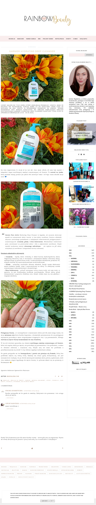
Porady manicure (40, 473)
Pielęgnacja (13, 467)
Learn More (44, 500)
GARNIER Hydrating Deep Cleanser (80, 291)
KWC (39, 38)
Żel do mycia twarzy (27, 381)
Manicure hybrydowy (37, 470)
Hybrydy (79, 470)
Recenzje (12, 38)
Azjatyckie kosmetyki (83, 473)
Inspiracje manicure (7, 473)
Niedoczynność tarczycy (26, 477)
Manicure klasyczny (55, 473)
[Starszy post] (62, 448)
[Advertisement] (81, 403)
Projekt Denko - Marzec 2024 (77, 307)
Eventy (68, 38)
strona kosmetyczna (14, 391)
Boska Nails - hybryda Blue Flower (79, 309)
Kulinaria (28, 473)
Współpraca (59, 38)
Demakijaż (6, 380)
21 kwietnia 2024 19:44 (31, 391)
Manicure (20, 38)
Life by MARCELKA (12, 404)
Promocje (55, 380)
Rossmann (17, 381)
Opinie (48, 380)
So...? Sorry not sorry (81, 227)
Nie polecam (5, 470)
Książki (3, 477)
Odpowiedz (9, 398)
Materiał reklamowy (38, 380)
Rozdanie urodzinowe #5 (81, 204)
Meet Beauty (69, 473)
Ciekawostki (55, 467)
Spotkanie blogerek (67, 470)
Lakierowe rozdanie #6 (81, 181)
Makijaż (24, 470)
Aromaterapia (78, 467)
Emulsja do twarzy (17, 380)
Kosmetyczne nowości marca (77, 299)
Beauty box (15, 470)
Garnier (28, 380)
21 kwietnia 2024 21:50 (27, 404)
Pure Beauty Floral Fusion (77, 289)
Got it (52, 500)
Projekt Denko (48, 38)
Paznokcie (32, 467)
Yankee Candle (31, 38)
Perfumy (19, 473)
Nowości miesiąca (52, 470)
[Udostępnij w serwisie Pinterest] (61, 377)
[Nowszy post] (1, 448)
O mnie (75, 38)
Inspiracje (12, 477)
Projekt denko (43, 467)
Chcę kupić (83, 38)
